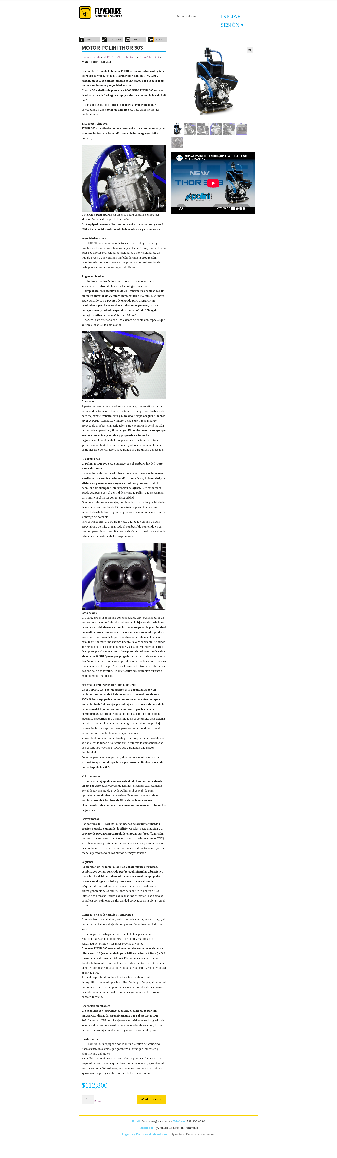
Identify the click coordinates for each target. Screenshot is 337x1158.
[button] (250, 50)
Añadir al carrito (151, 1099)
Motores (131, 57)
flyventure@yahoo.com (157, 1121)
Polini (98, 1101)
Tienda (96, 57)
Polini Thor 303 (149, 57)
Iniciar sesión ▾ (232, 20)
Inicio (85, 57)
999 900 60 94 (196, 1121)
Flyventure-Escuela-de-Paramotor (176, 1128)
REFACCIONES (113, 57)
